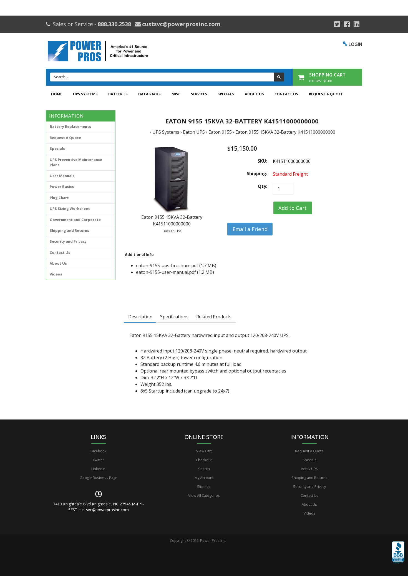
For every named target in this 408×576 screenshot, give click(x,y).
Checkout (204, 459)
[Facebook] (347, 24)
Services (199, 93)
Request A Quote (326, 93)
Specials (226, 93)
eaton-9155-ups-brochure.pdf (167, 265)
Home (56, 93)
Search (204, 468)
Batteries (118, 93)
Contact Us (286, 93)
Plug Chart (59, 197)
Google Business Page (98, 477)
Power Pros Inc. (213, 540)
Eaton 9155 (220, 132)
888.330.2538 (114, 24)
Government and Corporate (75, 219)
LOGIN (355, 44)
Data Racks (149, 93)
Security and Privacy (68, 241)
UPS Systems (85, 93)
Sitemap (204, 486)
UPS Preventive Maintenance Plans (76, 162)
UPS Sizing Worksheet (70, 208)
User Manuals (62, 175)
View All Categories (204, 495)
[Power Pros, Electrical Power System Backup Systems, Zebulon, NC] (398, 556)
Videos (56, 274)
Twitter (98, 459)
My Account (204, 477)
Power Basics (62, 186)
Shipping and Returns (69, 230)
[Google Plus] (337, 24)
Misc (176, 93)
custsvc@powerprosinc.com (180, 24)
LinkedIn (98, 468)
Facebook (98, 450)
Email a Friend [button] (250, 228)
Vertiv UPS (309, 468)
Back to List (172, 230)
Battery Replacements (70, 126)
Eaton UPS (194, 132)
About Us (254, 93)
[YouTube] (356, 24)
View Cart (204, 450)
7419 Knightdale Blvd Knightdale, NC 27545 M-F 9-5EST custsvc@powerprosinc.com (98, 506)
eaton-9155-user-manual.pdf (166, 272)
